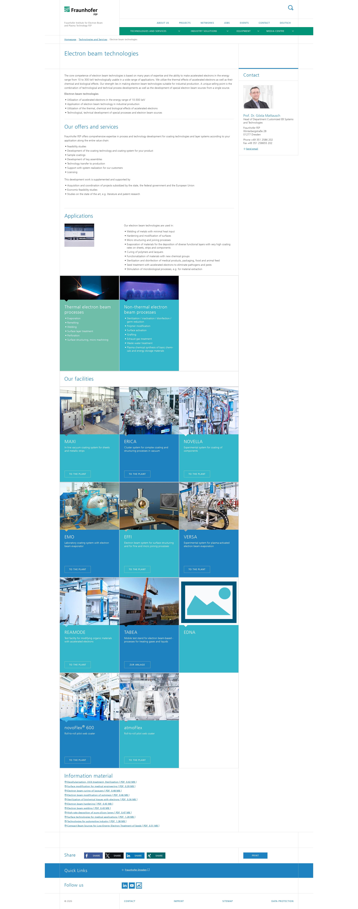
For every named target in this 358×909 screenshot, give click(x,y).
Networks (207, 23)
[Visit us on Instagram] (139, 885)
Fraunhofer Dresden (136, 869)
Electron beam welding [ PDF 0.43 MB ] (89, 808)
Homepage (70, 39)
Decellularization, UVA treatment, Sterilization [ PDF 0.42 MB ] (101, 782)
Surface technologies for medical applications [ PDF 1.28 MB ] (101, 817)
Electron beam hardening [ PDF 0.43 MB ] (90, 804)
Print (255, 855)
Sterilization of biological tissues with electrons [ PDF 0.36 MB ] (102, 799)
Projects (185, 23)
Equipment (244, 31)
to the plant (77, 474)
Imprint (179, 901)
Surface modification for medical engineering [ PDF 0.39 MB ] (101, 786)
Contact (264, 23)
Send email (252, 149)
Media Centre (275, 31)
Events (244, 23)
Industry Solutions (204, 31)
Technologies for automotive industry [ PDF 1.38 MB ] (97, 821)
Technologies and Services (148, 31)
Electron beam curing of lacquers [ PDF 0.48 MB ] (94, 790)
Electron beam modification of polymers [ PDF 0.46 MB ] (98, 795)
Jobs (227, 23)
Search (291, 8)
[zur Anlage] (149, 602)
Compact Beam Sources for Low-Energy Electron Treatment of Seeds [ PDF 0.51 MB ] (113, 825)
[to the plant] (89, 411)
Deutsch (285, 23)
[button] (93, 855)
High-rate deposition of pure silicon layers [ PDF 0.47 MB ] (99, 812)
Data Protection (282, 901)
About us (163, 23)
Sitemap (227, 901)
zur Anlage (137, 664)
